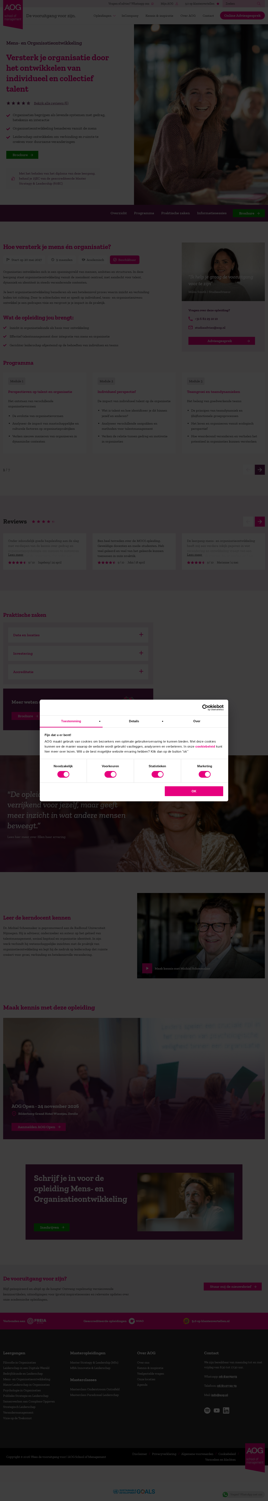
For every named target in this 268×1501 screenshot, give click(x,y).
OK (194, 791)
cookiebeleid (205, 746)
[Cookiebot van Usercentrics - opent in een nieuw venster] (205, 707)
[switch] (110, 774)
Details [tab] (134, 721)
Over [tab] (196, 721)
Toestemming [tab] (71, 721)
